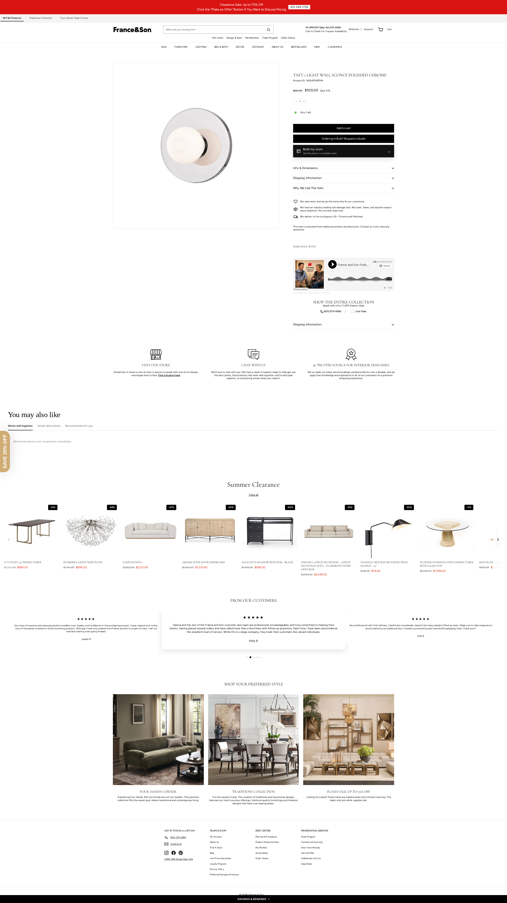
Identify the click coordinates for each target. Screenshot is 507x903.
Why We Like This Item (308, 188)
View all (253, 495)
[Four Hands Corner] (158, 739)
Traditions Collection (40, 18)
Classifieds (306, 864)
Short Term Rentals (310, 847)
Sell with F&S (307, 853)
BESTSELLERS (298, 47)
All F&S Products (12, 18)
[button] (253, 899)
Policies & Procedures (266, 837)
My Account (216, 837)
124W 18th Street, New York (178, 859)
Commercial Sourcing (311, 842)
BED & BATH (221, 47)
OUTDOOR (258, 47)
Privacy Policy (217, 869)
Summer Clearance (253, 484)
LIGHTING (201, 47)
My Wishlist (261, 847)
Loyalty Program (218, 864)
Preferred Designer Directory (224, 874)
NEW (317, 47)
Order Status (288, 37)
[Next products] (498, 540)
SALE (164, 47)
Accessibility (261, 853)
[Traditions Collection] (253, 739)
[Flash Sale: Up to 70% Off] (348, 739)
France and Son (300, 293)
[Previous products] (9, 540)
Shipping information (307, 178)
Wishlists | (355, 29)
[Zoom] (196, 145)
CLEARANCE (335, 47)
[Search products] (268, 29)
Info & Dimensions (305, 168)
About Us (214, 842)
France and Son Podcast (319, 293)
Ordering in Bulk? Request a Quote (344, 138)
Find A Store (216, 847)
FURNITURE (181, 47)
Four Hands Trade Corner (74, 18)
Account (368, 29)
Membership (252, 37)
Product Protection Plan (267, 842)
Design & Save (234, 37)
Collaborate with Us (311, 858)
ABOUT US (277, 47)
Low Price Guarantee (220, 858)
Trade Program (270, 37)
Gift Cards (217, 37)
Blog (212, 853)
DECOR (240, 47)
